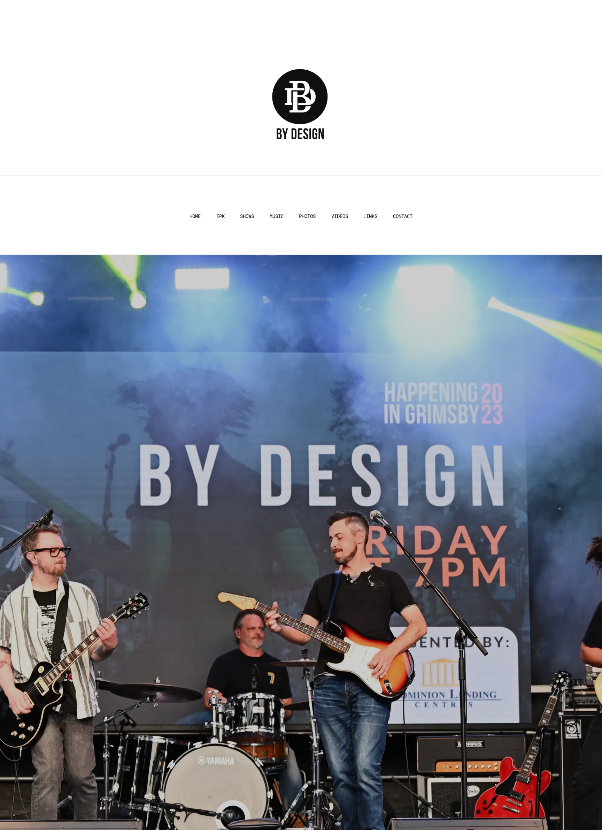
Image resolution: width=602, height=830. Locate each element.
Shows (247, 216)
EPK (220, 216)
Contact (402, 216)
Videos (339, 216)
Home (195, 216)
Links (370, 216)
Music (277, 216)
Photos (307, 216)
